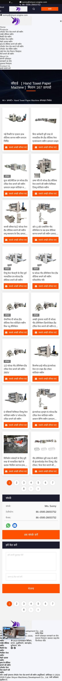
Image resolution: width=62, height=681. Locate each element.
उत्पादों (9, 100)
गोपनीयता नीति (40, 640)
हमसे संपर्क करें (5, 68)
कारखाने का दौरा (6, 61)
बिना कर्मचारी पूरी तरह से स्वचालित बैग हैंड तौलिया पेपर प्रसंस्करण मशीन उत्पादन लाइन (45, 137)
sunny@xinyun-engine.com (34, 2)
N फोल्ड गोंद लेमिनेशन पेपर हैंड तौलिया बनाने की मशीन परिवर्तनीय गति (45, 276)
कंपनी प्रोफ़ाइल (5, 59)
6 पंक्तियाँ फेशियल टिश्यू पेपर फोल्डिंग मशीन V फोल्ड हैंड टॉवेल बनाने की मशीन (16, 415)
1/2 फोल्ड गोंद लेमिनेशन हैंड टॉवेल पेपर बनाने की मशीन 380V (15, 369)
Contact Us (13, 9)
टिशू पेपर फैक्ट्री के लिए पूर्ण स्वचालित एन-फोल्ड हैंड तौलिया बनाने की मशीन (15, 276)
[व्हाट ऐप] (8, 525)
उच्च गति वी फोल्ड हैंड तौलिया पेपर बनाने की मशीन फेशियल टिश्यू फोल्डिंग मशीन (44, 184)
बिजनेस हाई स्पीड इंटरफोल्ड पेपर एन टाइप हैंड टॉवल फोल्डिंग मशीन (44, 369)
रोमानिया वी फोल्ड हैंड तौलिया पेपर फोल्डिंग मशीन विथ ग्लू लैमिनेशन (15, 322)
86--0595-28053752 (31, 4)
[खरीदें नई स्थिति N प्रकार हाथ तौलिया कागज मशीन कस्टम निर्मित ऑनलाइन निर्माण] (16, 120)
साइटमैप (56, 638)
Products (4, 29)
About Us (4, 56)
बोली (49, 9)
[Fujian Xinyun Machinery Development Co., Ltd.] (18, 8)
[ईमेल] (15, 525)
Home (2, 27)
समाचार (50, 638)
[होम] (16, 21)
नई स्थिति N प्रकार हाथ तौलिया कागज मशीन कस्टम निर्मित (15, 137)
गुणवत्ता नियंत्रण (6, 63)
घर (3, 100)
